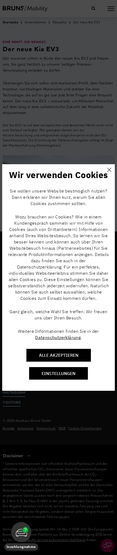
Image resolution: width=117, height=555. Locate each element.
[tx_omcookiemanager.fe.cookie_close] (109, 169)
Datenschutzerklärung (58, 337)
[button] (21, 536)
